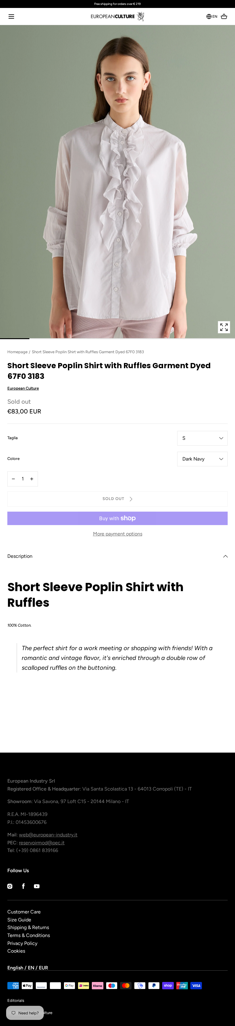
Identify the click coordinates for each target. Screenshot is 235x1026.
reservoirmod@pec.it (42, 843)
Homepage (17, 352)
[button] (11, 16)
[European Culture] (117, 16)
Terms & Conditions (28, 935)
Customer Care (24, 912)
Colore (13, 459)
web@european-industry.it (48, 835)
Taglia (12, 438)
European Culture (23, 388)
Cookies (16, 951)
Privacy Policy (22, 943)
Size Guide (19, 920)
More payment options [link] (117, 534)
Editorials (15, 1000)
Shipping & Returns (28, 927)
